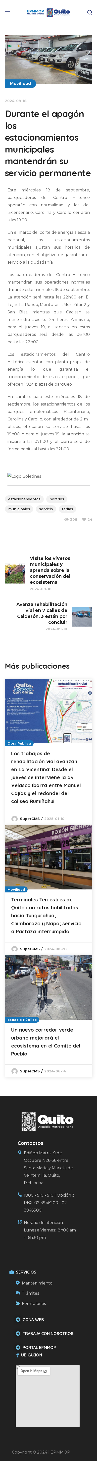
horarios (56, 499)
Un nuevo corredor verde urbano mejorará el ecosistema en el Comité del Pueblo (45, 1042)
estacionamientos (24, 499)
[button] (89, 12)
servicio (46, 509)
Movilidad (20, 83)
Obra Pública (19, 743)
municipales (19, 509)
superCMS (30, 819)
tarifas (67, 509)
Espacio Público (22, 1020)
